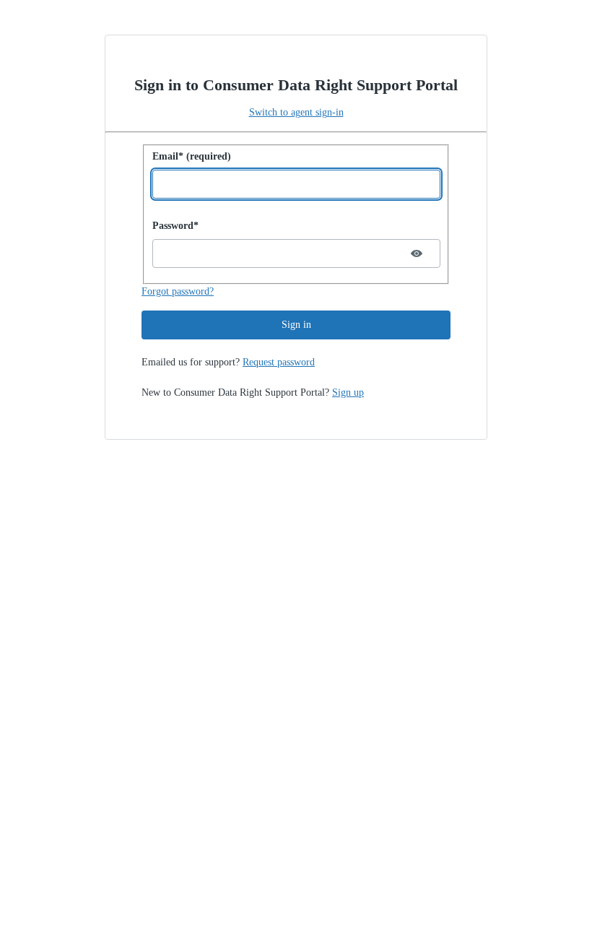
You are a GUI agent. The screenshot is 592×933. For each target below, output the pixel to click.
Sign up (348, 392)
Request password (279, 362)
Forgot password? (178, 291)
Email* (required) (191, 156)
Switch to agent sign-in (296, 112)
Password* (175, 225)
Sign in (296, 324)
